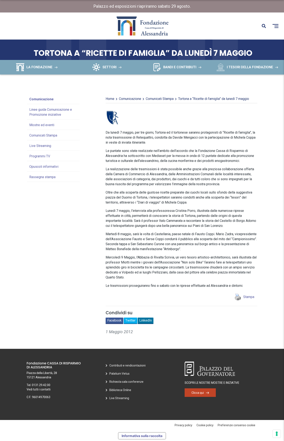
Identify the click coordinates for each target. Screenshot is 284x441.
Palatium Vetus (119, 373)
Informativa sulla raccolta (142, 436)
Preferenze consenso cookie (236, 425)
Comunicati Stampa (43, 135)
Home (110, 99)
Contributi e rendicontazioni (127, 365)
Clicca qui (197, 392)
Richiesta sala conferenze (126, 381)
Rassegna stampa (42, 177)
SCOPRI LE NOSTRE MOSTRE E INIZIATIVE (212, 382)
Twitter (130, 320)
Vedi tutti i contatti (39, 389)
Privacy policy (183, 425)
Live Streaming (40, 146)
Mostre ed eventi (41, 125)
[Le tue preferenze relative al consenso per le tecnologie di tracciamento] (277, 434)
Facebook (114, 320)
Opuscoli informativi (43, 167)
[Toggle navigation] (275, 26)
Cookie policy (205, 425)
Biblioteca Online (120, 390)
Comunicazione (41, 99)
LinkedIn (145, 320)
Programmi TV (39, 156)
